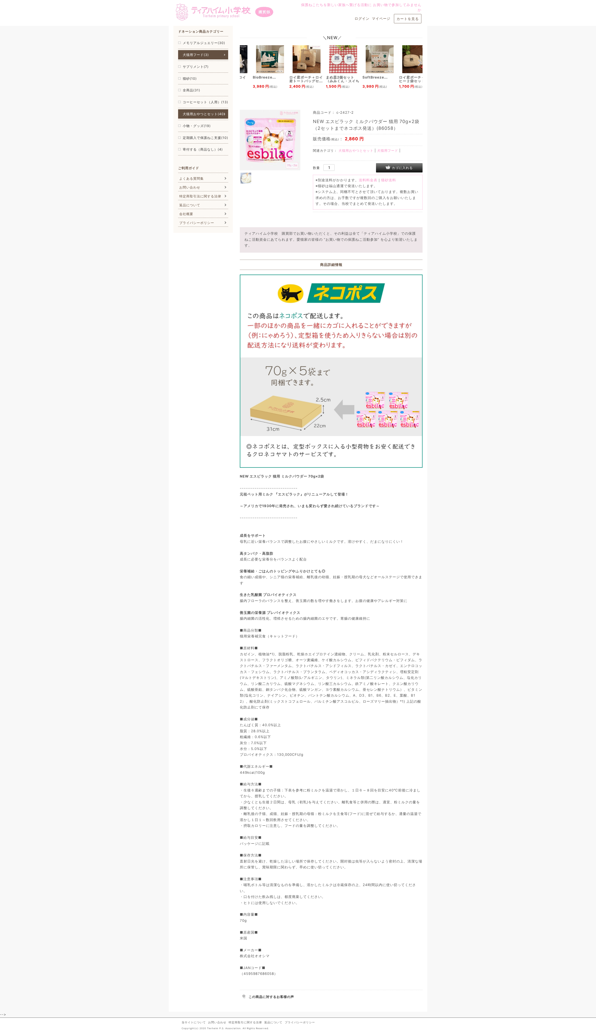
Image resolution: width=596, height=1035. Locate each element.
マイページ (381, 19)
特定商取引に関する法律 (245, 1022)
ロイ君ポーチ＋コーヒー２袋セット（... (404, 79)
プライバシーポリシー (196, 223)
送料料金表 (368, 180)
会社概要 (186, 214)
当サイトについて (194, 1022)
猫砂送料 (388, 180)
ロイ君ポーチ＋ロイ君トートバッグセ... (294, 79)
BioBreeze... (252, 77)
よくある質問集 (191, 178)
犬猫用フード (387, 150)
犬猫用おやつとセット (356, 150)
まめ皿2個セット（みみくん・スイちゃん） (331, 81)
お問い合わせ (189, 187)
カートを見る (407, 19)
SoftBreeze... (363, 77)
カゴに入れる (402, 168)
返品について (189, 205)
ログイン (362, 19)
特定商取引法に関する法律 (200, 196)
